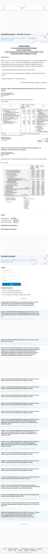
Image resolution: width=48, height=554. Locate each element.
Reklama (26, 550)
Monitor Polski (22, 38)
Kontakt (20, 550)
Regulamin (39, 548)
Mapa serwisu (34, 550)
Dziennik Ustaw (14, 38)
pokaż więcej (23, 524)
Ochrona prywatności (13, 548)
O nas (5, 548)
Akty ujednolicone (5, 38)
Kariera (10, 550)
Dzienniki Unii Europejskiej (7, 39)
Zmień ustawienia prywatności (28, 548)
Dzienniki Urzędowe (31, 38)
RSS (15, 550)
